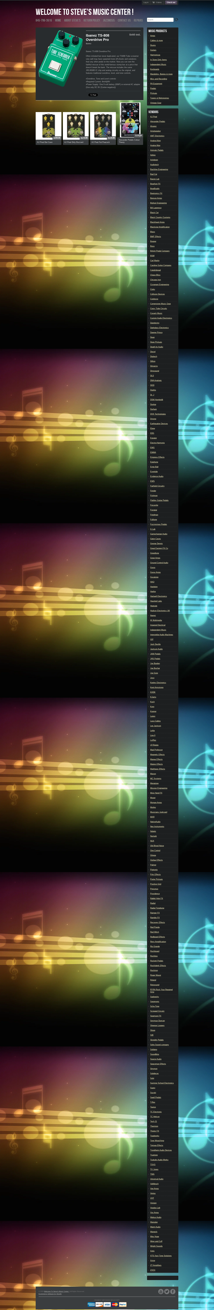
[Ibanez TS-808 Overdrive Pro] (61, 58)
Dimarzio (154, 366)
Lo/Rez (153, 740)
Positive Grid (155, 884)
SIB (151, 1035)
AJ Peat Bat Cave (44, 142)
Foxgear (153, 510)
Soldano (153, 1049)
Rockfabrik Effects (158, 966)
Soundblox (154, 1054)
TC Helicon (155, 1117)
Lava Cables (155, 721)
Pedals (153, 88)
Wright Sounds (156, 1246)
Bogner (153, 241)
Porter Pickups (156, 879)
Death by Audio (156, 347)
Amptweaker (155, 131)
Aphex (153, 155)
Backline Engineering (159, 169)
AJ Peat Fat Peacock (101, 142)
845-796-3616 (44, 20)
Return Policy (92, 20)
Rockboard (154, 951)
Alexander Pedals (157, 121)
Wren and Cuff (156, 1241)
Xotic (152, 1251)
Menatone (154, 783)
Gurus (152, 567)
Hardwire (154, 587)
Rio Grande (155, 946)
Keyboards (154, 69)
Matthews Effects (157, 769)
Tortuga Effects (156, 1145)
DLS (152, 376)
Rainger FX (155, 913)
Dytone (153, 419)
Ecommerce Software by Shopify (50, 1294)
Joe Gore (154, 673)
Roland (153, 980)
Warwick (153, 1232)
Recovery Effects (157, 922)
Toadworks (154, 1136)
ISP (151, 639)
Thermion (154, 1126)
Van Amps (154, 1188)
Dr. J (152, 395)
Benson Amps (156, 198)
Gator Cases (155, 539)
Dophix (153, 390)
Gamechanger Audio (158, 534)
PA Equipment (156, 84)
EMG (152, 448)
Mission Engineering (158, 788)
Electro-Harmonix (157, 443)
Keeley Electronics (158, 683)
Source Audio (155, 1059)
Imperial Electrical (157, 625)
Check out (171, 2)
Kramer (153, 711)
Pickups (153, 93)
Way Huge (154, 1236)
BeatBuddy (155, 188)
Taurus (153, 1107)
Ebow (152, 428)
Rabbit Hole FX (156, 898)
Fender (153, 491)
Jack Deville (155, 644)
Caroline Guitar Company (160, 265)
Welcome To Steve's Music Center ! (84, 12)
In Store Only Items (158, 60)
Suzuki (153, 1093)
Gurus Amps (155, 572)
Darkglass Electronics (159, 328)
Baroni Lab (154, 179)
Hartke (153, 591)
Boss (152, 246)
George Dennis (156, 543)
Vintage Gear (155, 103)
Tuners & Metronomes (159, 98)
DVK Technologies (158, 414)
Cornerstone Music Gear (160, 304)
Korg (152, 707)
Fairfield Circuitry (157, 486)
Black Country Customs (160, 217)
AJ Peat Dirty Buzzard (73, 142)
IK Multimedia (156, 620)
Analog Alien (155, 141)
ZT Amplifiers (155, 1265)
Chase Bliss (155, 275)
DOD (152, 385)
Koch (152, 702)
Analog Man (155, 145)
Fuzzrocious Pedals (158, 524)
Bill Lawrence (155, 208)
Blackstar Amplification (160, 227)
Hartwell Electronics (158, 596)
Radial (152, 903)
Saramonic (154, 1001)
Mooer (152, 798)
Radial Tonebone (157, 908)
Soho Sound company (159, 1045)
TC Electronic (156, 1112)
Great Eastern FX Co (159, 548)
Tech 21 (153, 1121)
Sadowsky (154, 997)
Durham (153, 409)
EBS (152, 433)
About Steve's (72, 20)
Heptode (153, 606)
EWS (152, 481)
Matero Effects (156, 764)
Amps (152, 36)
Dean (152, 337)
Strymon (153, 1069)
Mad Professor (156, 750)
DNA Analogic (156, 380)
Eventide (154, 471)
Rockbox (154, 956)
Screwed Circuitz (157, 1011)
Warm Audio (155, 1227)
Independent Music (158, 64)
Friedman (154, 515)
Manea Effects (156, 759)
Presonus (154, 889)
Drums (153, 45)
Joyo (152, 678)
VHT (152, 1198)
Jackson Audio (156, 649)
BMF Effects (155, 236)
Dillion (152, 361)
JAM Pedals (155, 654)
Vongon (153, 1203)
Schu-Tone (154, 1006)
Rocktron (154, 970)
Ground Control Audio (159, 563)
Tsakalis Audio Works (159, 1160)
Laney (152, 716)
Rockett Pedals (156, 961)
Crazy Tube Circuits (158, 308)
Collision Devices (157, 294)
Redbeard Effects (157, 937)
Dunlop (153, 404)
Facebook (172, 1291)
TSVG (152, 1164)
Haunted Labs (156, 601)
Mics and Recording (158, 79)
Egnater (153, 438)
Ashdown (154, 160)
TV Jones (154, 1169)
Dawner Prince (156, 332)
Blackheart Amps (157, 222)
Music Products (157, 31)
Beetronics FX (156, 193)
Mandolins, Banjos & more (161, 74)
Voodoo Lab (155, 1208)
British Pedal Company (160, 251)
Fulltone (153, 519)
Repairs (138, 20)
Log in (146, 2)
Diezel (152, 352)
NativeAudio (155, 822)
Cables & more (156, 40)
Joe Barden (155, 663)
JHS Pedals (155, 659)
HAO (152, 582)
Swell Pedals (155, 1097)
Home (58, 20)
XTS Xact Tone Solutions (161, 1256)
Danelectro (154, 323)
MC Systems (155, 778)
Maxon (153, 774)
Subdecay (154, 1073)
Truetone (154, 1155)
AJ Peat (153, 117)
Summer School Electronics (162, 1083)
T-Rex (152, 1102)
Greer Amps (155, 558)
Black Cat (154, 212)
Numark (153, 836)
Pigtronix (154, 870)
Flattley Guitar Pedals (159, 500)
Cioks (152, 289)
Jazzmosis (109, 20)
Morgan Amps (156, 802)
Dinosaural (154, 371)
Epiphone (154, 462)
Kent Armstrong (156, 687)
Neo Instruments (157, 826)
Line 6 (152, 735)
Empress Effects (157, 457)
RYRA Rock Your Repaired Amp (161, 990)
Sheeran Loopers (157, 1025)
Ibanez (88, 44)
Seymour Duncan (157, 1021)
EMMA (153, 452)
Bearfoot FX (155, 184)
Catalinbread (155, 270)
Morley (153, 807)
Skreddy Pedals (157, 1040)
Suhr (152, 1078)
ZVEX (152, 1270)
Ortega (153, 855)
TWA (152, 1174)
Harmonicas (155, 55)
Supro (152, 1088)
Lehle (152, 730)
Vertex (153, 1193)
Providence (155, 894)
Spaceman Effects (158, 1064)
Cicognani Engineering (159, 284)
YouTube (160, 1291)
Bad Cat (153, 174)
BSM (152, 256)
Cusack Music (156, 313)
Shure (152, 1030)
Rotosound (154, 985)
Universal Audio (156, 1179)
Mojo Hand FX (156, 793)
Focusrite (154, 505)
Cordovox (154, 299)
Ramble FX (155, 918)
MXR (152, 817)
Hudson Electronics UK (160, 611)
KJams (153, 697)
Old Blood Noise (157, 846)
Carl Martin (154, 260)
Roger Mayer (155, 975)
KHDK (152, 692)
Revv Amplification (158, 942)
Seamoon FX (155, 1016)
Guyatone (154, 577)
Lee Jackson (155, 726)
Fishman (154, 495)
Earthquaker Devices (159, 424)
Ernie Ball (154, 467)
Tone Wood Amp (157, 1141)
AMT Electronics (157, 136)
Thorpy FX (154, 1131)
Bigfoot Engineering (158, 203)
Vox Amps (154, 1212)
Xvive (152, 1260)
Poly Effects (155, 874)
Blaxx (152, 232)
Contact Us (124, 20)
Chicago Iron (155, 280)
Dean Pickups (156, 342)
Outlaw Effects (156, 860)
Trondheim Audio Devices (161, 1150)
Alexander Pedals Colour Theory (129, 141)
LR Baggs (154, 745)
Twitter (166, 1291)
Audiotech (154, 165)
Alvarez (153, 126)
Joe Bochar (155, 668)
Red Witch (154, 932)
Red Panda (155, 927)
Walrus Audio (155, 1217)
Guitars (153, 50)
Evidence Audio (156, 476)
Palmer (153, 865)
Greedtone (154, 553)
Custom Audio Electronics (161, 318)
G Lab (152, 529)
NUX (152, 841)
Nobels (153, 831)
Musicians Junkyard (158, 812)
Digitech (153, 356)
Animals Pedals (156, 150)
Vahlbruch (154, 1184)
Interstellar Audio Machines (161, 635)
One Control (155, 850)
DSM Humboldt (156, 400)
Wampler (154, 1222)
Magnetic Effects (157, 754)
